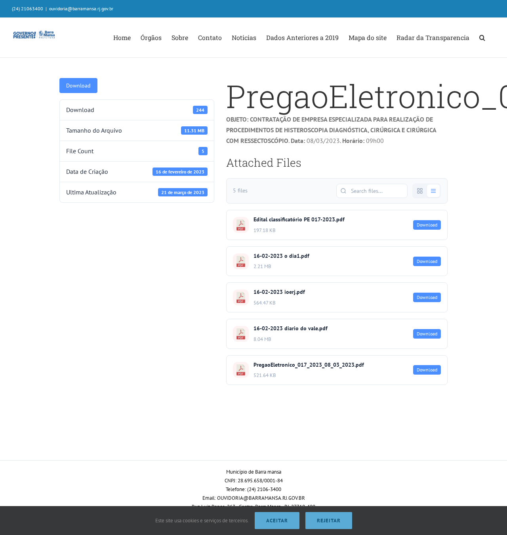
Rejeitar (329, 520)
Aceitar (277, 520)
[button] (482, 37)
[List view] (433, 191)
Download (78, 85)
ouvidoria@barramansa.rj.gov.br (81, 8)
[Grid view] (420, 191)
